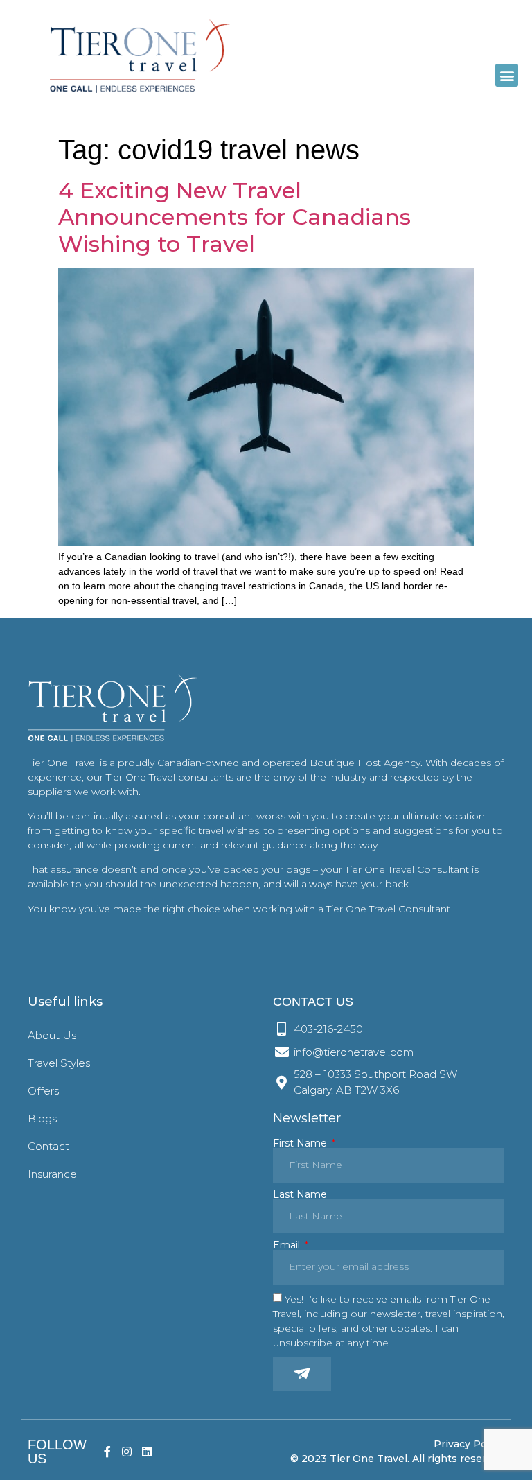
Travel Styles (59, 1063)
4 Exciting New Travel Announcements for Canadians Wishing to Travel (234, 217)
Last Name (300, 1194)
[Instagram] (127, 1451)
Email (288, 1245)
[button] (506, 75)
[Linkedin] (147, 1451)
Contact (48, 1146)
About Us (52, 1035)
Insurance (52, 1174)
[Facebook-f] (107, 1451)
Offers (43, 1090)
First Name (301, 1143)
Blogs (42, 1118)
